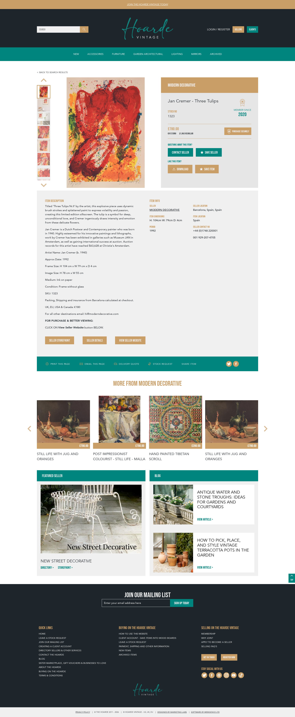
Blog (42, 658)
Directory (46, 567)
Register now (229, 657)
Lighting (177, 54)
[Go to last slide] (30, 429)
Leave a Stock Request (52, 638)
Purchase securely (240, 131)
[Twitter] (229, 364)
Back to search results (53, 72)
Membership (208, 633)
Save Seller (211, 152)
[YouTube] (234, 675)
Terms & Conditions (51, 675)
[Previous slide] (44, 80)
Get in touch (209, 657)
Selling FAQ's (209, 646)
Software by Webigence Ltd (205, 712)
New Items (125, 650)
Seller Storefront (59, 340)
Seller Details (95, 340)
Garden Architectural (148, 54)
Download (182, 169)
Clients (252, 29)
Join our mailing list (51, 642)
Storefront (64, 567)
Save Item (209, 169)
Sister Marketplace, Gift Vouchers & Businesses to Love (72, 663)
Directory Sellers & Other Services (60, 650)
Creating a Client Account (55, 646)
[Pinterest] (219, 675)
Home (42, 633)
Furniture (118, 54)
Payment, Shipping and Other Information (144, 646)
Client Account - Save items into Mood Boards (147, 638)
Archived (216, 54)
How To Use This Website (133, 633)
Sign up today (181, 603)
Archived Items (128, 654)
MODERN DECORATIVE (165, 210)
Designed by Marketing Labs (172, 712)
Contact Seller (180, 152)
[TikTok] (241, 675)
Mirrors (196, 54)
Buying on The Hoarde (52, 671)
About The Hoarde (50, 667)
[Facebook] (236, 364)
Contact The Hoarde (51, 654)
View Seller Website (130, 340)
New (76, 54)
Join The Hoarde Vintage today (147, 4)
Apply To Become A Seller (216, 642)
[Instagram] (226, 675)
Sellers (238, 29)
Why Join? (207, 638)
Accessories (95, 54)
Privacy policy (82, 712)
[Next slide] (44, 185)
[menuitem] (43, 92)
